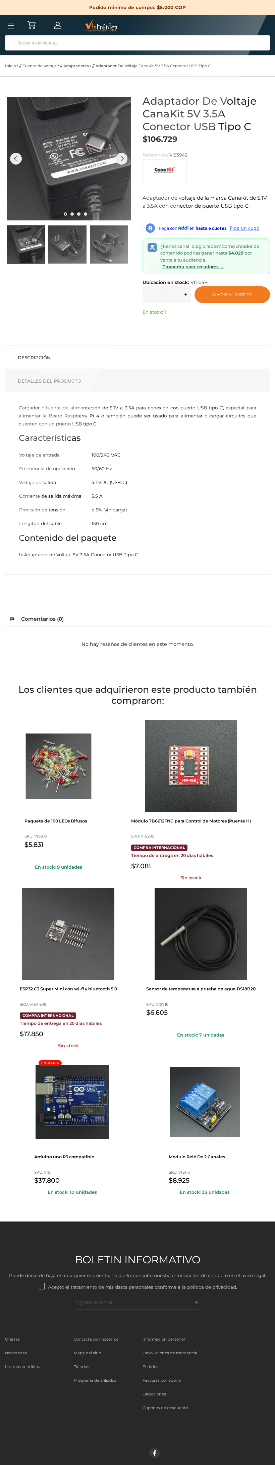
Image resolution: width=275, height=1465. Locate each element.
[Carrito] (32, 25)
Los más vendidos (22, 1366)
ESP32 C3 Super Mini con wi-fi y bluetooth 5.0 (68, 988)
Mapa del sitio (87, 1353)
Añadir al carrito (232, 294)
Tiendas (81, 1366)
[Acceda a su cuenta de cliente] (57, 25)
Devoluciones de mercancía (170, 1353)
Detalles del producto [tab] (49, 381)
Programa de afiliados (95, 1380)
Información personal (164, 1339)
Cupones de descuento (165, 1407)
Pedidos (150, 1366)
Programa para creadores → (193, 266)
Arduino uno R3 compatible (64, 1156)
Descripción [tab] (34, 357)
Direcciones (154, 1394)
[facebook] (154, 1453)
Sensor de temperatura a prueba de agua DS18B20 (201, 988)
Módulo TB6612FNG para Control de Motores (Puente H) (191, 820)
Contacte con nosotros (96, 1339)
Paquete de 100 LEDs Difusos (55, 820)
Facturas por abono (162, 1380)
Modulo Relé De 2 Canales (197, 1156)
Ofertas (12, 1339)
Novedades (16, 1353)
